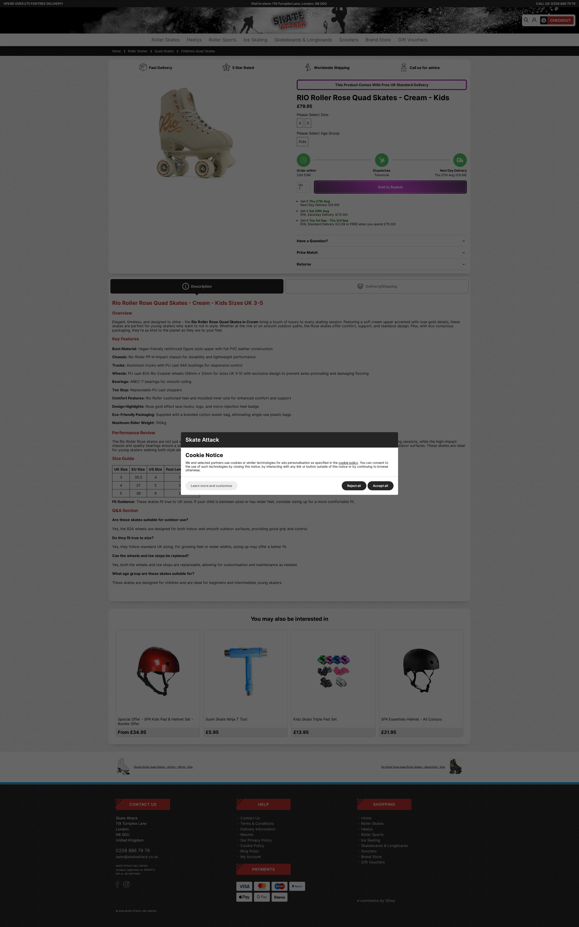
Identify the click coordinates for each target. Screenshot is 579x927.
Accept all (380, 486)
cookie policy (348, 463)
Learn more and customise (211, 486)
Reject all (354, 486)
